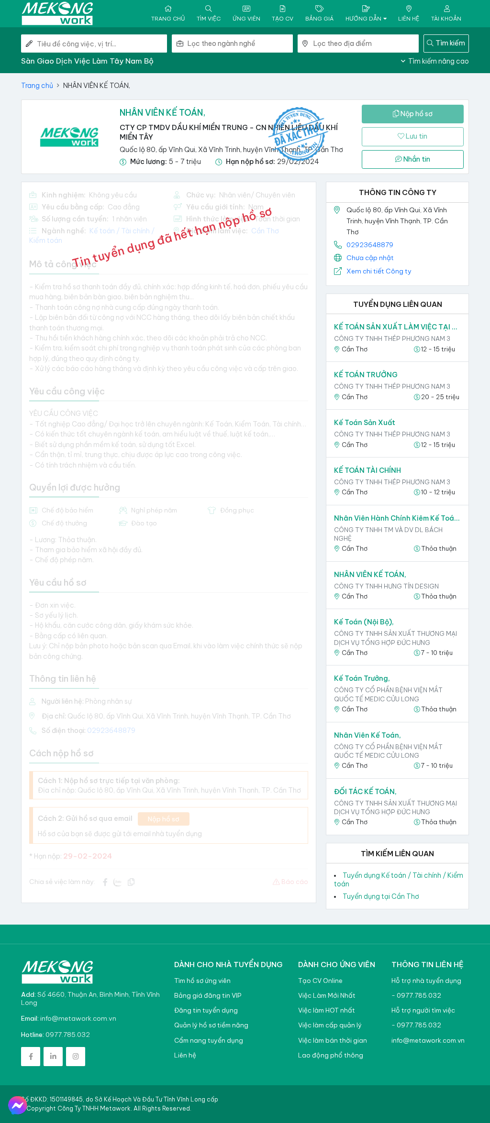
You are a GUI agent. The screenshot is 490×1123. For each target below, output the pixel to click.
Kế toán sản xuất (364, 422)
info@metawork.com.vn (78, 1018)
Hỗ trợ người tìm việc (423, 1010)
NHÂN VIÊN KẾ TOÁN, (370, 574)
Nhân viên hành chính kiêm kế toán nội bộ (397, 518)
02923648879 (369, 244)
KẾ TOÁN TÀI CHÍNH (367, 470)
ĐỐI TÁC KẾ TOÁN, (365, 791)
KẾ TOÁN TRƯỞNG (366, 375)
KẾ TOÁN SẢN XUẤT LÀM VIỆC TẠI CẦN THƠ (397, 327)
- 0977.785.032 (416, 996)
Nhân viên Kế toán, (367, 735)
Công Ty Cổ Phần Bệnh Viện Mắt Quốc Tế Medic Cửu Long (388, 694)
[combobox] (240, 43)
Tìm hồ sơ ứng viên (202, 981)
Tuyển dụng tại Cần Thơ (381, 896)
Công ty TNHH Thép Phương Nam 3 (392, 338)
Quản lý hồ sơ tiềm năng (211, 1025)
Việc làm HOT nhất (326, 1010)
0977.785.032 (67, 1034)
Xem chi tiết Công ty (379, 271)
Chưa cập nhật (370, 257)
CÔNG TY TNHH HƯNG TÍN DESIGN (386, 586)
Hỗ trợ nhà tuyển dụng (426, 981)
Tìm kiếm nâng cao (438, 61)
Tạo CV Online (320, 981)
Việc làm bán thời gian (332, 1040)
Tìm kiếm (450, 43)
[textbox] (240, 43)
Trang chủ (37, 85)
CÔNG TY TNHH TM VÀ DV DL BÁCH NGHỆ (388, 534)
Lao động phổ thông (330, 1055)
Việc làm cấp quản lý (330, 1025)
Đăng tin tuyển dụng (206, 1010)
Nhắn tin (416, 159)
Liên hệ (185, 1055)
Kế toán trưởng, (362, 678)
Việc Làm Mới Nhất (327, 996)
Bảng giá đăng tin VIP (207, 996)
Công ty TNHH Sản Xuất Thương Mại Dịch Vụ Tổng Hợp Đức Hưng (395, 638)
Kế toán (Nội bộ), (364, 622)
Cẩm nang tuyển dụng (208, 1040)
